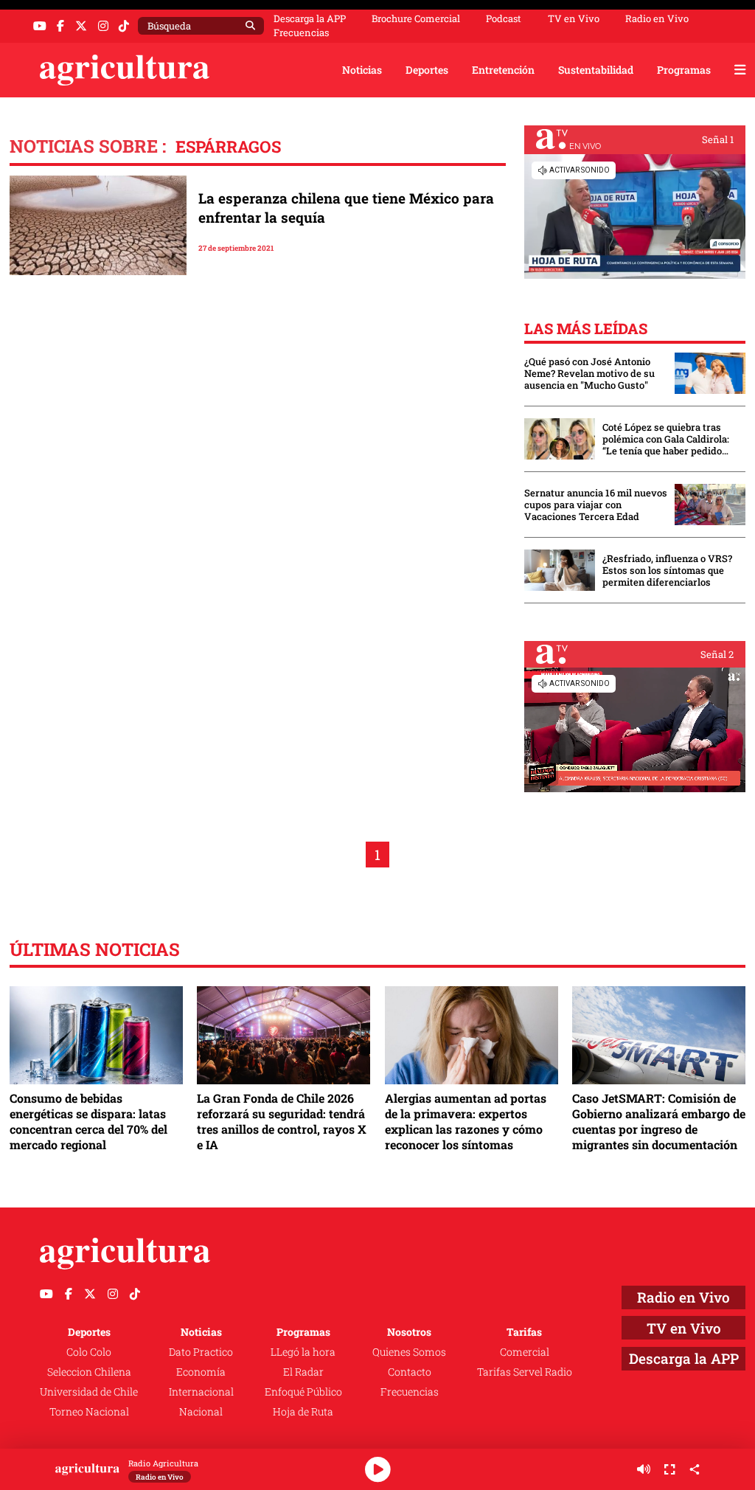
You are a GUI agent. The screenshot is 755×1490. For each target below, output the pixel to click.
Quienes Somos (409, 1352)
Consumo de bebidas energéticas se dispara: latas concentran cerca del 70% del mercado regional (88, 1121)
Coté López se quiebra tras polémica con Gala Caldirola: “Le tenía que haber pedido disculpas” (665, 439)
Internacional (201, 1392)
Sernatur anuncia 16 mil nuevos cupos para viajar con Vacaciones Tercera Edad (595, 504)
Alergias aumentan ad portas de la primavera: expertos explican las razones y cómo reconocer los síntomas (465, 1121)
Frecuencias (301, 33)
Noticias (362, 70)
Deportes (427, 70)
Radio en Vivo (657, 19)
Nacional (201, 1411)
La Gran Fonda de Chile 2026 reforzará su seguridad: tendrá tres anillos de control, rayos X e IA (281, 1121)
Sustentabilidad (595, 70)
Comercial (524, 1352)
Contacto (409, 1372)
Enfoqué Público (303, 1392)
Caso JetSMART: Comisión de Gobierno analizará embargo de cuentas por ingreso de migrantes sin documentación (658, 1121)
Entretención (503, 70)
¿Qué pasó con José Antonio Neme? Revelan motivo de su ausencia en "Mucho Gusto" (589, 373)
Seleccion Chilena (89, 1372)
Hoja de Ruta (303, 1411)
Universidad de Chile (89, 1392)
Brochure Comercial (416, 19)
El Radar (303, 1372)
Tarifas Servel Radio (524, 1372)
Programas (684, 70)
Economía (201, 1372)
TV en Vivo (573, 19)
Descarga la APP (310, 18)
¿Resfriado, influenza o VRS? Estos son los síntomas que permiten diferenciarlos (667, 570)
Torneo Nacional (89, 1411)
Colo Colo (88, 1352)
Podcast (503, 19)
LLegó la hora (303, 1352)
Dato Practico (201, 1352)
